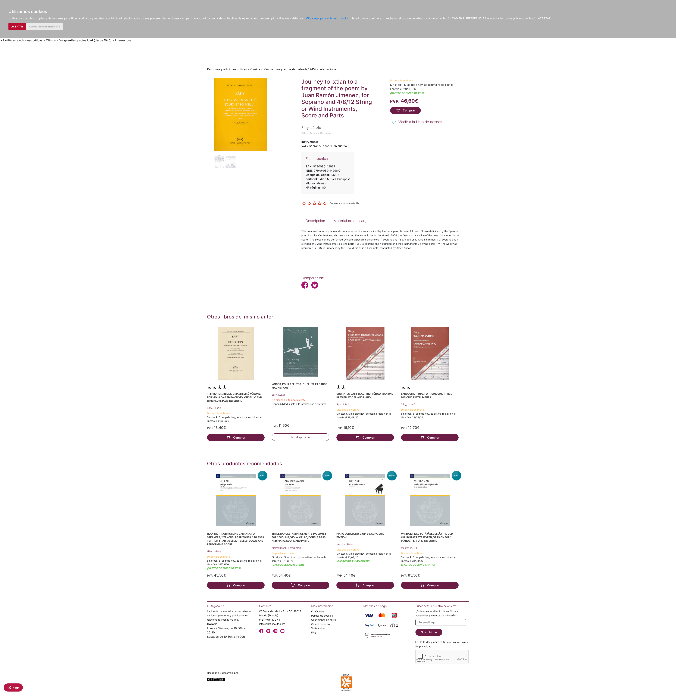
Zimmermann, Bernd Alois (286, 547)
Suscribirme (429, 632)
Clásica (51, 40)
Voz (303, 146)
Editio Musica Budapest (334, 179)
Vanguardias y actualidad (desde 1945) (85, 40)
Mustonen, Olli (409, 547)
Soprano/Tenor (319, 146)
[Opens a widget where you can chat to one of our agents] (13, 687)
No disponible (300, 437)
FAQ (313, 632)
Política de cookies (322, 615)
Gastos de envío (320, 624)
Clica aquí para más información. (328, 18)
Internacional (123, 40)
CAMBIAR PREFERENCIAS (44, 26)
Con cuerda (339, 146)
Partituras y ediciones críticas (22, 40)
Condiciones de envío (323, 619)
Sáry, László (214, 407)
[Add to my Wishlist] (394, 122)
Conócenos (317, 611)
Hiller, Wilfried (215, 551)
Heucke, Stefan (345, 544)
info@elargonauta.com (272, 623)
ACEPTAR (17, 26)
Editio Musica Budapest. (317, 133)
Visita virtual (318, 628)
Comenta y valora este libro (345, 203)
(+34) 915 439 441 (270, 619)
